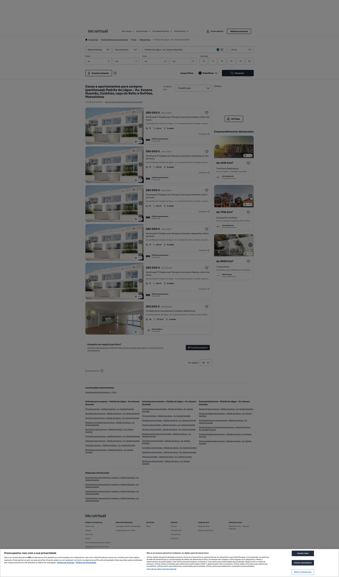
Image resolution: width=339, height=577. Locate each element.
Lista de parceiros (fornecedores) (161, 569)
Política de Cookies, (66, 562)
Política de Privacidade (86, 562)
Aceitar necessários (303, 563)
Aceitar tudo (303, 553)
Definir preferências (303, 572)
